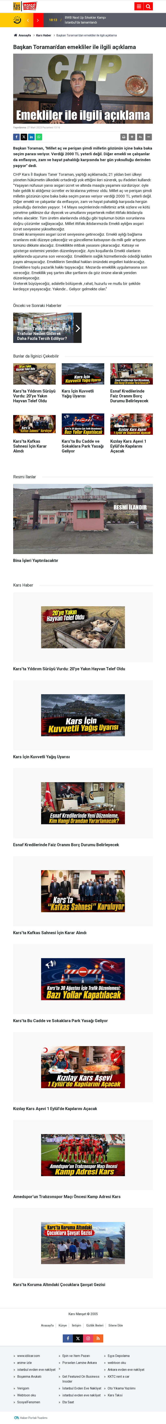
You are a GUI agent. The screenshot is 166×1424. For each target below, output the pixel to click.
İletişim (76, 1325)
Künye (63, 1325)
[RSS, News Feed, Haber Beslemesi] (98, 1338)
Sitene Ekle (116, 1325)
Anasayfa (24, 35)
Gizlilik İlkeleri (94, 1325)
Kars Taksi (115, 1395)
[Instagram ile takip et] (88, 1338)
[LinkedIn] (31, 137)
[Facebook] (16, 137)
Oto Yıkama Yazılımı (121, 1388)
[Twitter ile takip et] (78, 1338)
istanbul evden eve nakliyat (36, 1370)
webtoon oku (117, 1363)
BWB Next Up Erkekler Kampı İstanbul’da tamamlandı (85, 20)
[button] (132, 137)
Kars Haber (43, 35)
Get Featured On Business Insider (80, 1379)
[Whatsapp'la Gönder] (39, 137)
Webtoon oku (26, 1395)
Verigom (23, 1388)
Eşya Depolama (119, 1356)
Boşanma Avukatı (29, 1376)
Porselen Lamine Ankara (79, 1363)
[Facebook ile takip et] (68, 1338)
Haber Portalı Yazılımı (33, 1418)
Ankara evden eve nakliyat (126, 1370)
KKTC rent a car (118, 1376)
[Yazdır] (123, 137)
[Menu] (139, 6)
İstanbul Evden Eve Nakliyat (81, 1388)
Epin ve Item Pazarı (76, 1356)
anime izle (24, 1363)
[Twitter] (24, 137)
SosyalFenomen (28, 1402)
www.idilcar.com (28, 1356)
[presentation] (28, 20)
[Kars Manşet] (25, 6)
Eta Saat (68, 1402)
